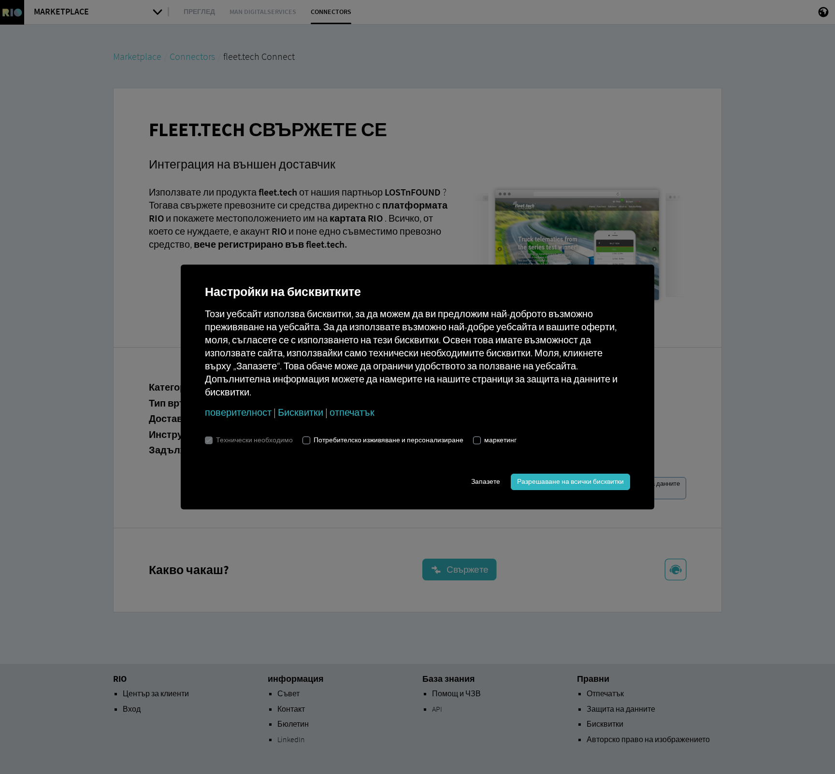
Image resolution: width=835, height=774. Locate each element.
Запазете (485, 481)
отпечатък (352, 412)
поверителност (238, 412)
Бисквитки (300, 412)
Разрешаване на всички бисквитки (570, 481)
